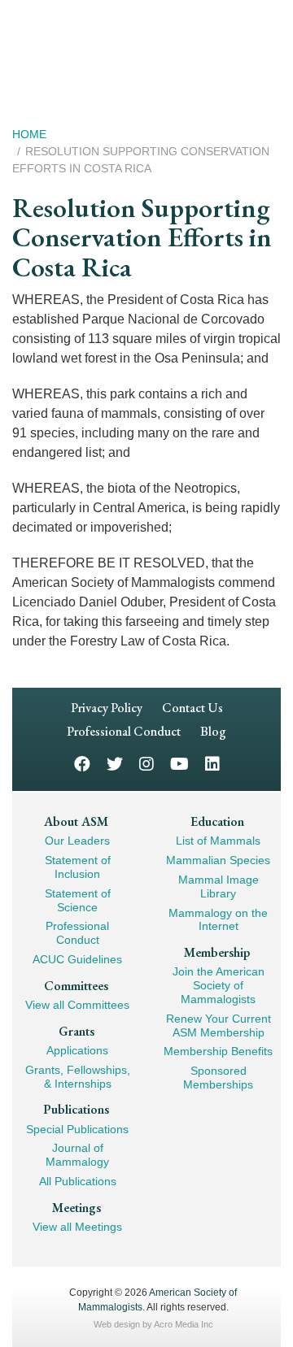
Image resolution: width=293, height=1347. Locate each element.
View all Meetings (77, 1226)
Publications (76, 1109)
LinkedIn (212, 763)
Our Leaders (77, 840)
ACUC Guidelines (77, 959)
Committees (76, 985)
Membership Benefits (218, 1051)
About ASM (76, 821)
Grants (76, 1031)
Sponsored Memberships (218, 1077)
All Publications (77, 1181)
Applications (77, 1050)
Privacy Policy (106, 707)
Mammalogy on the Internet (218, 919)
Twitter (114, 763)
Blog (213, 731)
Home (29, 134)
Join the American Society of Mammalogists (219, 985)
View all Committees (77, 1004)
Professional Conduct (124, 731)
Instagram (146, 763)
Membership (217, 952)
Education (217, 821)
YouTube (179, 763)
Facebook (82, 763)
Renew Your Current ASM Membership (218, 1025)
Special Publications (77, 1129)
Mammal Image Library (218, 886)
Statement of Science (78, 900)
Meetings (76, 1207)
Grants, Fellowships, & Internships (77, 1076)
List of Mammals (218, 840)
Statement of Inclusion (78, 867)
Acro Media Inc (183, 1324)
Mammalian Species (218, 860)
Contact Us (192, 707)
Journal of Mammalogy (77, 1154)
